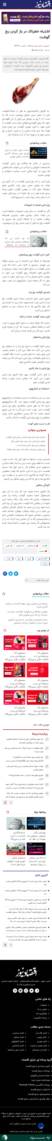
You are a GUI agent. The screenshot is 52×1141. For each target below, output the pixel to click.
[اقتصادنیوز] (26, 972)
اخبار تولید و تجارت (38, 1045)
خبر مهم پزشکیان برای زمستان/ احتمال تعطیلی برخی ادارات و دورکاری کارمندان (24, 741)
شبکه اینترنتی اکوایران (40, 1075)
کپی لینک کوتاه (43, 580)
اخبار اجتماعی (18, 1045)
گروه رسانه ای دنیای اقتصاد (38, 1066)
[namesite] (43, 4)
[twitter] (31, 990)
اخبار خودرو (42, 1041)
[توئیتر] (10, 573)
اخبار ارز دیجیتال (39, 1050)
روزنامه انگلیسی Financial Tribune (34, 1085)
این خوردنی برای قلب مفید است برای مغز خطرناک (26, 449)
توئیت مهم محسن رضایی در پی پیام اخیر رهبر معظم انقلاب (24, 768)
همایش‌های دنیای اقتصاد (39, 1094)
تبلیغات (43, 1005)
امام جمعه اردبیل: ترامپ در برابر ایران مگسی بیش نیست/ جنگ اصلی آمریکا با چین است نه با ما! (27, 920)
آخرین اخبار (41, 875)
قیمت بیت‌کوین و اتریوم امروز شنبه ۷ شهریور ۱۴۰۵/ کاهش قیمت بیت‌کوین (26, 901)
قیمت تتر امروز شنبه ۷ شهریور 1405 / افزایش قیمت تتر (26, 892)
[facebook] (37, 990)
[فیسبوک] (5, 573)
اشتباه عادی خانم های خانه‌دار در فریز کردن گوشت (25, 437)
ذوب (9, 558)
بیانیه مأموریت (40, 1017)
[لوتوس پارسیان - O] (26, 1137)
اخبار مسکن (19, 1037)
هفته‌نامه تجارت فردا (40, 1080)
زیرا (19, 558)
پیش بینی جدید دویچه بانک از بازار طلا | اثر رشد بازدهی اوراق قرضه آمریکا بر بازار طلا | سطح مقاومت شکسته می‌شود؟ (26, 911)
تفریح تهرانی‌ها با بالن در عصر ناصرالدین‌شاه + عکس (25, 777)
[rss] (15, 990)
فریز (29, 558)
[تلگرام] (16, 573)
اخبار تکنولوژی (18, 1041)
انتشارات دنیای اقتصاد (40, 1089)
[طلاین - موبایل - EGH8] (26, 18)
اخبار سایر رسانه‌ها (35, 46)
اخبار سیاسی (18, 1033)
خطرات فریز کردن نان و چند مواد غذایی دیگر (28, 441)
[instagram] (26, 990)
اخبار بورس (42, 1037)
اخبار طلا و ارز (41, 1033)
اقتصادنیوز (42, 558)
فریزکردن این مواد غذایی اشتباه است (30, 445)
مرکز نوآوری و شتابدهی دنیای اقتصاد (33, 1099)
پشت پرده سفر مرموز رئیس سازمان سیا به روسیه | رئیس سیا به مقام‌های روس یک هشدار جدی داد (26, 938)
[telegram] (20, 990)
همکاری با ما (41, 1013)
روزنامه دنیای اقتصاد (41, 1071)
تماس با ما (42, 1009)
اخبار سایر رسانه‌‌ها (16, 1050)
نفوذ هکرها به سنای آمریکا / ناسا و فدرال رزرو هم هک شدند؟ (23, 750)
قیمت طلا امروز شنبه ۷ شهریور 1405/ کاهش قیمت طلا (26, 883)
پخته (45, 563)
